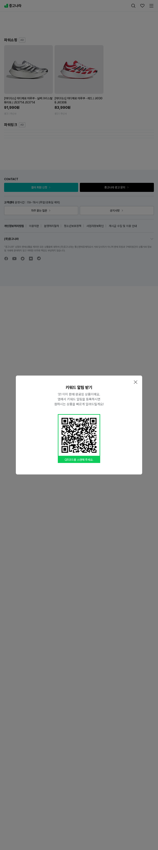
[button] (135, 382)
